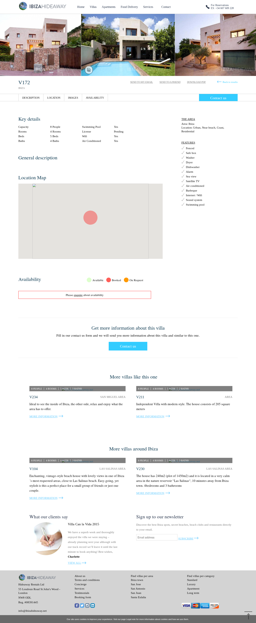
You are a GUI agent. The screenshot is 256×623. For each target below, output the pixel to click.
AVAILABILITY (95, 97)
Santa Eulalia (138, 597)
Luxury (191, 584)
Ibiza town (137, 579)
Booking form (83, 597)
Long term (193, 592)
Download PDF (196, 82)
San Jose (136, 584)
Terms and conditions (87, 579)
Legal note (131, 619)
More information (43, 416)
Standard (192, 579)
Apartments (108, 6)
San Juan (136, 592)
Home (81, 6)
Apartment (193, 588)
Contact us (218, 98)
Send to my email (141, 82)
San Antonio (138, 588)
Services (148, 6)
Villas (93, 6)
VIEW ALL (74, 562)
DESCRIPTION (31, 97)
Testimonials (82, 592)
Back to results (230, 82)
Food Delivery (129, 6)
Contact (166, 6)
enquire (78, 295)
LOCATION (53, 97)
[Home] (42, 6)
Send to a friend (169, 82)
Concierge (81, 584)
